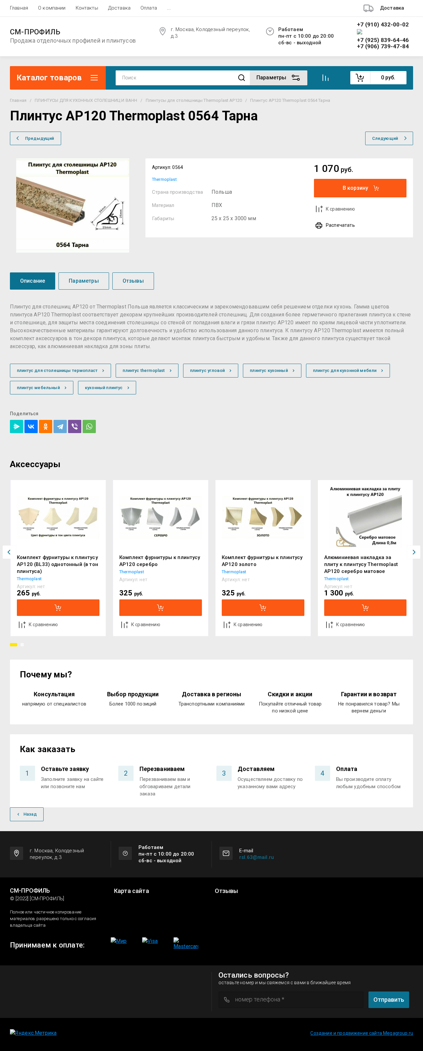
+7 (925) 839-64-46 (383, 40)
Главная (19, 8)
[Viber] (74, 426)
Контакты (87, 8)
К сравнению (340, 209)
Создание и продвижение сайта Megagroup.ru (361, 1033)
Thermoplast (164, 179)
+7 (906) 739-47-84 (383, 46)
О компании (52, 8)
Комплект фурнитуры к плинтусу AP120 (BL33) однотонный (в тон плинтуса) (57, 564)
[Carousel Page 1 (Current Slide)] (13, 644)
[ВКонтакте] (31, 426)
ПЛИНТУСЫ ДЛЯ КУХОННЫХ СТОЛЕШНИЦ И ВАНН (86, 100)
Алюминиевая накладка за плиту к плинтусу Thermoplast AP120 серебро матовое (361, 564)
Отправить (388, 999)
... (169, 8)
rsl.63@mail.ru (256, 857)
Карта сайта (131, 891)
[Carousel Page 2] (22, 644)
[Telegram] (60, 426)
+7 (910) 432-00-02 (383, 24)
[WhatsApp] (89, 426)
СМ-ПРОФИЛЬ (35, 32)
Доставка (119, 8)
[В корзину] (58, 607)
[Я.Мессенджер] (16, 426)
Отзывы (226, 891)
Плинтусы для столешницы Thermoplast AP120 (194, 100)
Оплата (148, 8)
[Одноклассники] (45, 426)
